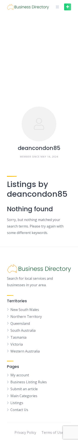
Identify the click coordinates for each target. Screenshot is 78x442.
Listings (16, 402)
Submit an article (24, 389)
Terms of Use (52, 432)
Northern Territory (26, 316)
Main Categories (23, 395)
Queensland (20, 323)
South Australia (23, 330)
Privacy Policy (25, 432)
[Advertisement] (39, 55)
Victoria (16, 344)
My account (19, 375)
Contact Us (19, 409)
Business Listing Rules (28, 382)
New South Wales (24, 309)
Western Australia (25, 351)
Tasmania (18, 337)
